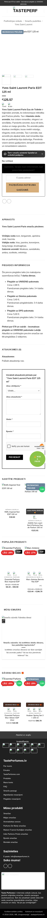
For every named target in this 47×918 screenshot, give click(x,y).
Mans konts (8, 782)
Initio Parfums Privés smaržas (15, 834)
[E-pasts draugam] (9, 201)
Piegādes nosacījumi (11, 799)
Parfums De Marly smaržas (14, 826)
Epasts (9, 431)
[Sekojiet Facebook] (6, 866)
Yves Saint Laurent (23, 24)
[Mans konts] (40, 11)
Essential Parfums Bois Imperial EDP (12, 580)
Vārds (9, 419)
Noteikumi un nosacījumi (34, 912)
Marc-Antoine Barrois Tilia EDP (35, 580)
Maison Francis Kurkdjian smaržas (17, 830)
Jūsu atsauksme (14, 397)
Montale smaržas (10, 842)
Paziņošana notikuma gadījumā (22, 187)
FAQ (5, 787)
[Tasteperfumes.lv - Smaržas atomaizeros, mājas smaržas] (25, 11)
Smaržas (7, 813)
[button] (3, 11)
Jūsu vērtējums (13, 386)
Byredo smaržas (10, 838)
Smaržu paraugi (10, 791)
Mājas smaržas (9, 818)
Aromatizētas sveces (11, 822)
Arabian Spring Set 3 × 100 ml (34, 716)
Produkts (7, 778)
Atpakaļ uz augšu (23, 735)
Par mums (7, 766)
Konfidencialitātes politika (13, 912)
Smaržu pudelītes (33, 21)
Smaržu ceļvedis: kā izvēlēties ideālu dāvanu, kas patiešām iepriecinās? (23, 644)
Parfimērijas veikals (13, 21)
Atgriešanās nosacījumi (13, 795)
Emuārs (6, 770)
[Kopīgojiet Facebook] (4, 201)
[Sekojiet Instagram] (10, 866)
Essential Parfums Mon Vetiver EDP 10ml (12, 717)
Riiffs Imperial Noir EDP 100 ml (12, 513)
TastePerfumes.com (11, 774)
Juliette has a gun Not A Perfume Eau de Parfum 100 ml (35, 525)
